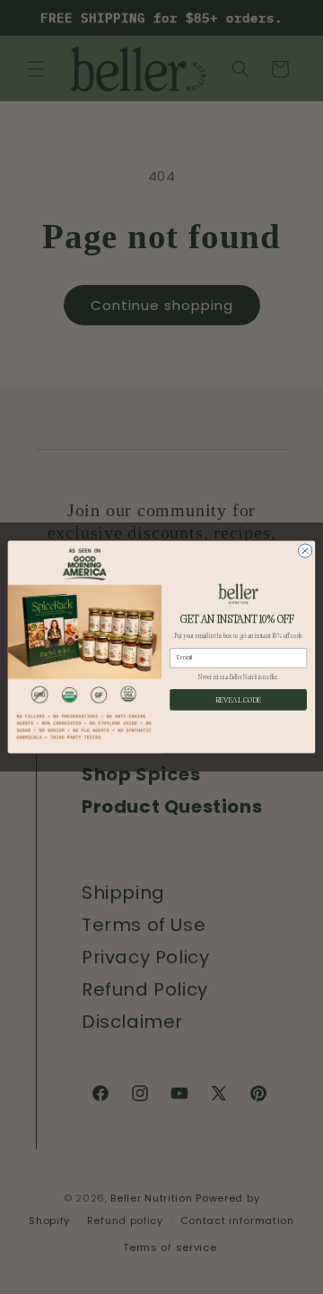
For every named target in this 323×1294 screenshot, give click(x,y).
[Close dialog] (304, 550)
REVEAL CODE (238, 699)
